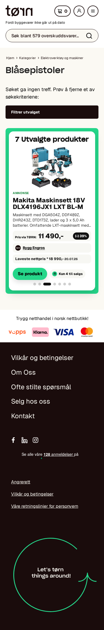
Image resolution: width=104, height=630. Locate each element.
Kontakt (23, 416)
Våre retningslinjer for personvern (44, 506)
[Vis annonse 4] (54, 284)
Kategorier (27, 58)
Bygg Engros (34, 247)
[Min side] (79, 11)
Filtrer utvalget (25, 112)
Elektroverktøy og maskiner (62, 58)
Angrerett (20, 482)
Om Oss (23, 372)
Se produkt (30, 274)
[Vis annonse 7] (69, 284)
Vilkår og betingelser (42, 357)
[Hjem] (19, 11)
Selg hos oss (30, 401)
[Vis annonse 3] (47, 284)
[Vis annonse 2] (39, 284)
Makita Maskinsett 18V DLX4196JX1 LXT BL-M (49, 203)
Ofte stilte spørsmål (41, 387)
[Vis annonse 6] (64, 284)
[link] (52, 213)
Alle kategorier (94, 13)
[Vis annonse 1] (34, 284)
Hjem (10, 58)
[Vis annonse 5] (59, 284)
